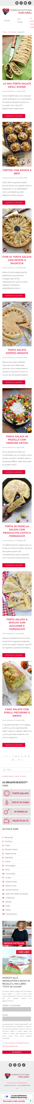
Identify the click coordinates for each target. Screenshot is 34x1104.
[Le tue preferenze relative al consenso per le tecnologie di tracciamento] (30, 1100)
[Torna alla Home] (17, 11)
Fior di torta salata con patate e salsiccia (17, 260)
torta (7, 869)
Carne (7, 861)
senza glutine (12, 890)
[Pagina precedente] (5, 756)
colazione (10, 898)
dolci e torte (20, 776)
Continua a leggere (13, 116)
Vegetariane (10, 853)
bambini (9, 857)
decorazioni (11, 914)
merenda (8, 837)
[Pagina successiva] (21, 760)
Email (5, 1015)
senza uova (10, 886)
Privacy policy (12, 1083)
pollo (8, 906)
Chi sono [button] (20, 20)
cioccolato (10, 873)
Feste (7, 845)
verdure (8, 841)
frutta (8, 877)
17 (19, 760)
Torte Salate (12, 32)
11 (25, 756)
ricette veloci (8, 776)
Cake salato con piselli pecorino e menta (17, 712)
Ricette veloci (11, 849)
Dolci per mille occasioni (16, 894)
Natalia (11, 91)
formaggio (10, 865)
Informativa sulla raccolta (14, 1101)
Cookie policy (22, 1083)
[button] (17, 1088)
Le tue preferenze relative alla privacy (18, 1096)
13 (12, 760)
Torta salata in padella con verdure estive (17, 439)
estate (8, 902)
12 (28, 756)
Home (7, 21)
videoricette (11, 881)
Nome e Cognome (11, 1005)
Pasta (8, 910)
